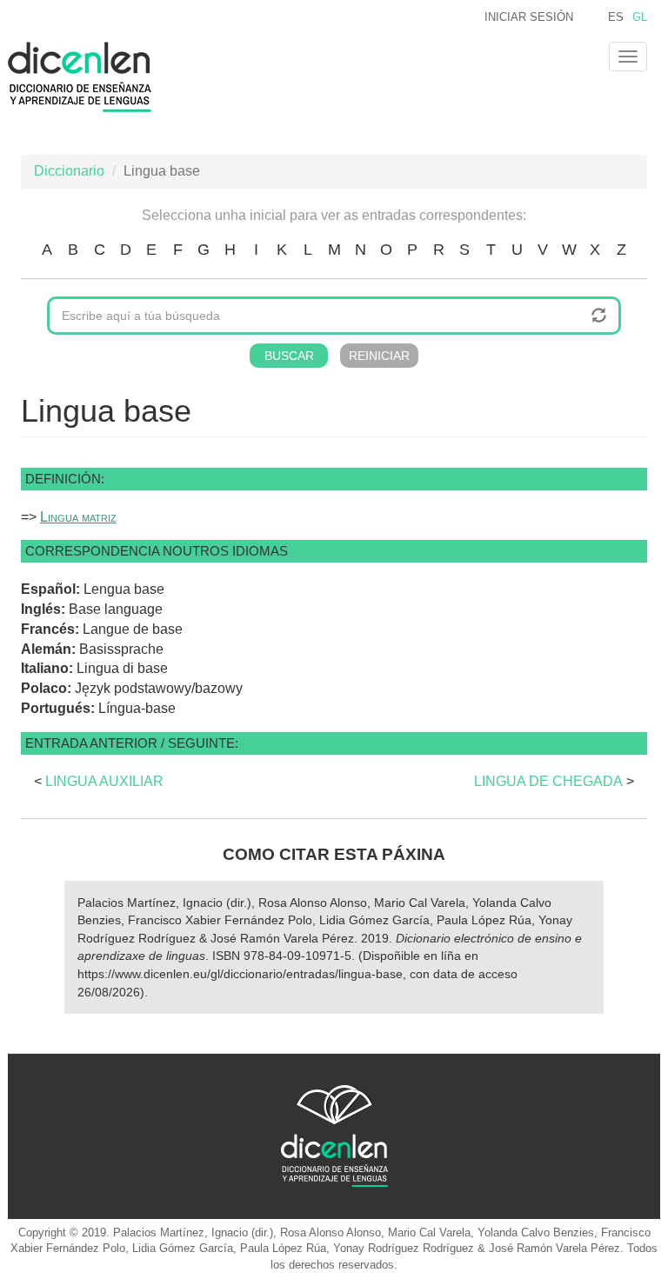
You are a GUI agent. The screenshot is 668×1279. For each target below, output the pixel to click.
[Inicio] (86, 77)
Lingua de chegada (548, 781)
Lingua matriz (78, 517)
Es (616, 16)
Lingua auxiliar (104, 781)
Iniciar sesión (528, 16)
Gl (639, 16)
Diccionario (69, 170)
